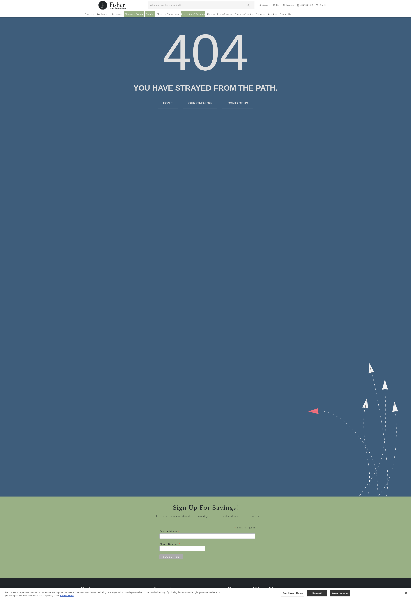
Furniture (89, 14)
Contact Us (285, 14)
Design (211, 14)
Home (168, 103)
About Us (272, 14)
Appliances (102, 14)
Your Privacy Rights (293, 593)
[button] (260, 5)
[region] (205, 593)
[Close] (405, 593)
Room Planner (224, 14)
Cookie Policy (67, 595)
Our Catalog (200, 103)
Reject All (317, 593)
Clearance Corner (134, 14)
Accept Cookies (340, 593)
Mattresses (116, 14)
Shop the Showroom (168, 14)
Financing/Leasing (244, 14)
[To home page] (112, 5)
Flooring (150, 14)
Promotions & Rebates (193, 14)
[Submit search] (248, 5)
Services (260, 14)
